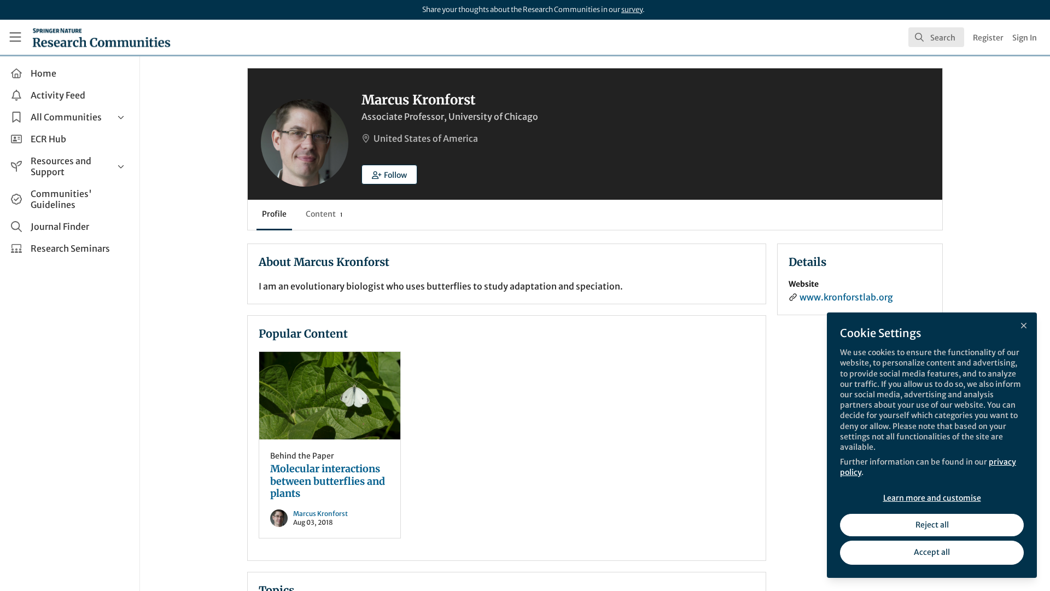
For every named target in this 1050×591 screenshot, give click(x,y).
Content (324, 214)
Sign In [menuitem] (1024, 38)
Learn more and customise (932, 498)
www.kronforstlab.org (846, 297)
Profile (274, 214)
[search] (936, 37)
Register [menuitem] (988, 38)
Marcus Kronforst (320, 513)
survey (632, 9)
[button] (389, 174)
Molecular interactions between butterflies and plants (329, 395)
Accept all (932, 552)
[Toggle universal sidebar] (15, 37)
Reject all (932, 525)
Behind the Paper (302, 456)
